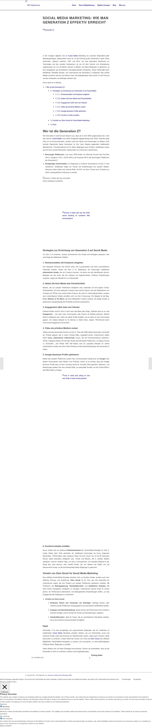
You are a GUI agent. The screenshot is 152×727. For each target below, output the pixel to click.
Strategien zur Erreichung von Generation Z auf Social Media (73, 90)
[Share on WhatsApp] (92, 658)
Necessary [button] (3, 704)
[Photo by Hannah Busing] (76, 40)
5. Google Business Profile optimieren (70, 111)
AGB (70, 675)
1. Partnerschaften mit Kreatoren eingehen (72, 94)
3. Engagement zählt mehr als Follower (71, 102)
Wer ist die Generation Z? (55, 87)
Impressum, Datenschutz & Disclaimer (58, 675)
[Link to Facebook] (125, 675)
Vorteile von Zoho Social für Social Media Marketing (69, 120)
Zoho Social (95, 638)
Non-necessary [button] (5, 716)
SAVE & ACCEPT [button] (6, 726)
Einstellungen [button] (126, 679)
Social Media (73, 55)
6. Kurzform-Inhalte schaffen (67, 115)
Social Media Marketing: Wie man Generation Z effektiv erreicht (75, 19)
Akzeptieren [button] (137, 679)
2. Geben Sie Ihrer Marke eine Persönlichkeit (73, 98)
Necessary (6, 707)
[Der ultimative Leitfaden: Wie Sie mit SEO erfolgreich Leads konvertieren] (1, 363)
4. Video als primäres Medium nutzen (70, 107)
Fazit (53, 124)
